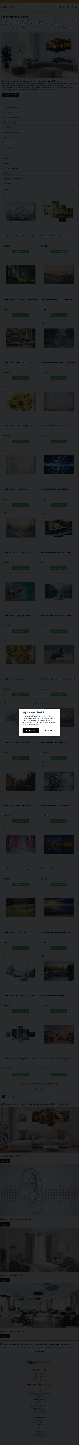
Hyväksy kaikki (31, 730)
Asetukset (48, 730)
